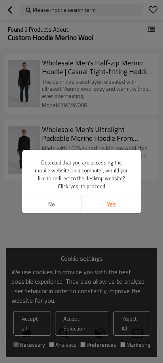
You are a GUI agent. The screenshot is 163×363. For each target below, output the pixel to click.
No (51, 204)
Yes (111, 204)
